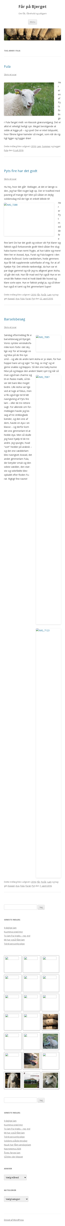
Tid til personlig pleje (14, 943)
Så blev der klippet (13, 1156)
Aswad (11, 298)
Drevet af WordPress (14, 1220)
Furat (28, 298)
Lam (39, 146)
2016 (33, 146)
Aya (17, 298)
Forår (43, 294)
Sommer (46, 146)
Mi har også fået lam (14, 939)
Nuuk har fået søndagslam (17, 1144)
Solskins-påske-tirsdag (15, 1140)
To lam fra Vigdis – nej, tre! (17, 935)
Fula (7, 66)
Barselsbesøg (14, 319)
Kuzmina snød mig (13, 931)
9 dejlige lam (10, 927)
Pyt (33, 298)
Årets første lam (12, 1152)
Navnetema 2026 (12, 1148)
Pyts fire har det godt (20, 171)
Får (38, 294)
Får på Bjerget (32, 6)
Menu (32, 22)
